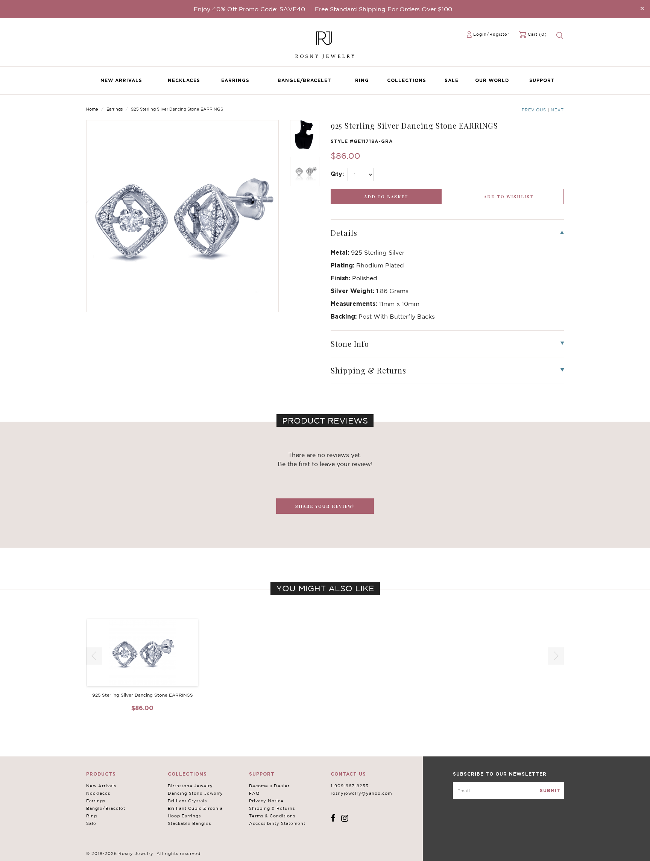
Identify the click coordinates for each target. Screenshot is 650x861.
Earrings (235, 80)
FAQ (254, 793)
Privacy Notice (266, 801)
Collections (406, 80)
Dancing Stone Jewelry (195, 793)
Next (557, 110)
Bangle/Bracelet (304, 80)
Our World (492, 80)
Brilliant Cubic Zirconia (195, 808)
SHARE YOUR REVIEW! (324, 506)
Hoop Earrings (184, 816)
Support (542, 80)
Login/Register (491, 34)
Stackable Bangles (189, 823)
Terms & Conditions (272, 816)
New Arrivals (121, 80)
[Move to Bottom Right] (65, 855)
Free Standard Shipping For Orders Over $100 (383, 9)
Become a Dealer (269, 786)
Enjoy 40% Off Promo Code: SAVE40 (249, 9)
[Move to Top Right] (65, 851)
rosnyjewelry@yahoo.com (361, 793)
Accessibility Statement (277, 823)
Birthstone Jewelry (190, 786)
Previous (534, 110)
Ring (362, 80)
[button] (556, 656)
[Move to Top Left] (61, 851)
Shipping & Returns (272, 808)
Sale (452, 80)
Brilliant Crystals (187, 801)
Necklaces (184, 80)
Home (92, 109)
